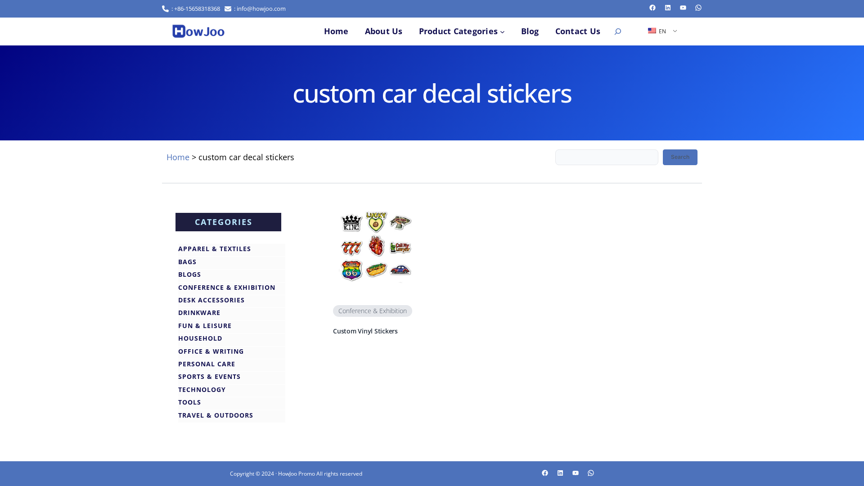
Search (680, 156)
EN (661, 31)
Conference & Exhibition (372, 310)
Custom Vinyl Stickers (365, 331)
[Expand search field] (617, 31)
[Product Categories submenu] (502, 31)
